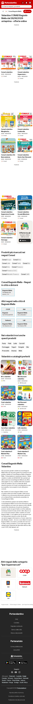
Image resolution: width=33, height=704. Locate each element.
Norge (11, 682)
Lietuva (23, 680)
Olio (27, 347)
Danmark (25, 678)
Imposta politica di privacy (16, 692)
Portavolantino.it (21, 688)
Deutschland (18, 678)
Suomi (4, 680)
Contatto (16, 623)
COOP (6, 527)
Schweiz (10, 678)
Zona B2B (16, 650)
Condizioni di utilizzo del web (16, 696)
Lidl (17, 527)
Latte (15, 343)
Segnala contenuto (16, 626)
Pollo (9, 343)
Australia (19, 676)
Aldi (10, 527)
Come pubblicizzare (16, 646)
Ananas (13, 351)
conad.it (3, 507)
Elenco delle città (16, 630)
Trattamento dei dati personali (16, 700)
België (24, 676)
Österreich (12, 676)
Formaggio (5, 347)
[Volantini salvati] (22, 2)
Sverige (16, 682)
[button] (26, 2)
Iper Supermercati (12, 525)
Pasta (4, 343)
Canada (4, 678)
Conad (6, 260)
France (9, 680)
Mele (20, 351)
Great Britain (16, 680)
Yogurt (13, 347)
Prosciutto (5, 351)
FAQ (16, 619)
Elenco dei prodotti (16, 633)
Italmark (14, 527)
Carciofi (21, 343)
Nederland (5, 682)
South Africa (23, 682)
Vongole (21, 347)
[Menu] (30, 2)
